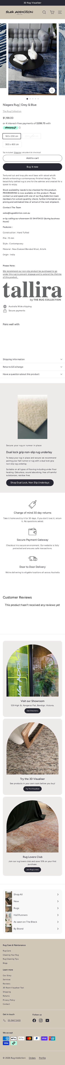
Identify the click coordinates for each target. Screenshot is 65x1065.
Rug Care (7, 951)
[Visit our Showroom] (32, 670)
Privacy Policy (9, 1000)
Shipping (17, 152)
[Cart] (52, 12)
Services (6, 979)
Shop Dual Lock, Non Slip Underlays (29, 482)
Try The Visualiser (32, 789)
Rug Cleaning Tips (10, 959)
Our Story (7, 975)
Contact (6, 1004)
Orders (32, 1058)
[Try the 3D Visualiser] (32, 748)
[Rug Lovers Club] (32, 826)
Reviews (6, 984)
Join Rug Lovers (32, 870)
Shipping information (14, 359)
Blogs (5, 963)
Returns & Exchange (13, 367)
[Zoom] (52, 90)
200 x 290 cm (33, 137)
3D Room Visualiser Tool (13, 988)
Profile (42, 1058)
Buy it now (32, 166)
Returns (6, 996)
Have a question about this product (21, 374)
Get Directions (32, 711)
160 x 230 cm (11, 136)
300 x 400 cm (12, 144)
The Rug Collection (12, 111)
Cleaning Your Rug (11, 955)
